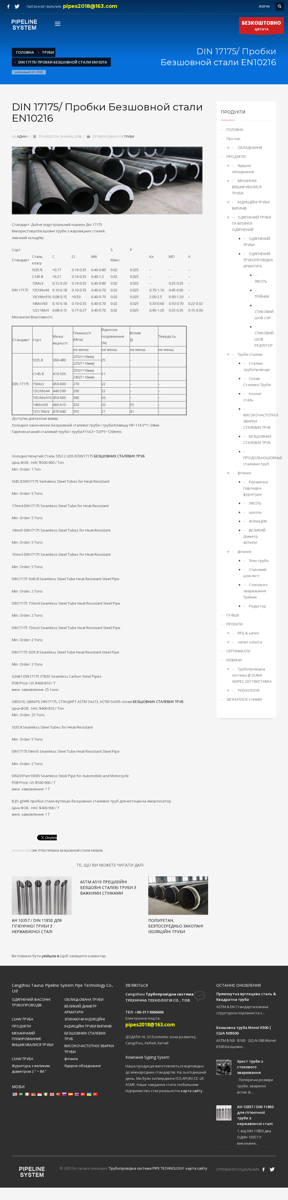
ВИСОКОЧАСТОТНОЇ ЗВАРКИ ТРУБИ (89, 1048)
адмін (22, 137)
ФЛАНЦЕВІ (258, 521)
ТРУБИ (129, 137)
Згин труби (259, 560)
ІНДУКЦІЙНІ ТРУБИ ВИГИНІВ (250, 205)
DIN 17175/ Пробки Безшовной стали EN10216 (67, 850)
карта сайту (191, 1090)
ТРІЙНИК (262, 296)
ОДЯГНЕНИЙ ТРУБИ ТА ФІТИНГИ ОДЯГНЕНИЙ (251, 223)
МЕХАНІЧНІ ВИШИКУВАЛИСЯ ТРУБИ (247, 187)
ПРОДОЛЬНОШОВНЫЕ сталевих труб (257, 460)
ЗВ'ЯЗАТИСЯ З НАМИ (244, 699)
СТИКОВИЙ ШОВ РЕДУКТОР (263, 339)
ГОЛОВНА (234, 129)
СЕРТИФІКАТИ (238, 651)
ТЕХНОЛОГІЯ (248, 690)
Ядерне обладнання (243, 168)
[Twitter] (17, 6)
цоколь (255, 512)
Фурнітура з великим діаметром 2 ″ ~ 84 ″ (31, 1068)
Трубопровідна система (170, 994)
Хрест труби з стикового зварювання (250, 1067)
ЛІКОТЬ (261, 281)
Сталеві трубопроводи (256, 366)
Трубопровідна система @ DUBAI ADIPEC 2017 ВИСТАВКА (252, 675)
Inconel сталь (252, 396)
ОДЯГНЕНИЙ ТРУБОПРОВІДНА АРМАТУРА (257, 260)
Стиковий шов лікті (254, 572)
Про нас (233, 138)
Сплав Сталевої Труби (257, 381)
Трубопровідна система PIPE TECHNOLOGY (146, 1168)
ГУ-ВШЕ (232, 615)
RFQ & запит (248, 633)
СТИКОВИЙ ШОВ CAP (263, 314)
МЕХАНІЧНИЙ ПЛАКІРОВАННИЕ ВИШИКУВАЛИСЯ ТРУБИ (32, 1039)
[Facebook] (8, 6)
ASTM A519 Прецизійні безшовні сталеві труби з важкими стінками (108, 887)
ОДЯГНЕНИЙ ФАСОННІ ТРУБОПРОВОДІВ (31, 1002)
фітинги (244, 472)
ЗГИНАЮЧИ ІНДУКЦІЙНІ (84, 1019)
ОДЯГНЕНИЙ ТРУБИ (256, 241)
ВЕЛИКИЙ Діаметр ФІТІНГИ (254, 536)
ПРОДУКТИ (236, 156)
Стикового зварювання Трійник (255, 591)
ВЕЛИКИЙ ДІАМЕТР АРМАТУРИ (80, 1009)
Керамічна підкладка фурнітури (255, 488)
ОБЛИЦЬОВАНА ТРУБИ (84, 999)
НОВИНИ (234, 660)
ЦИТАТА (261, 25)
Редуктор (257, 606)
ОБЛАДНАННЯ (250, 147)
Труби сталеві (250, 354)
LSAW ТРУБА (22, 1019)
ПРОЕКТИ (234, 624)
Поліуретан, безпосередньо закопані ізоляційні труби (175, 926)
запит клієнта (250, 642)
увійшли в (51, 955)
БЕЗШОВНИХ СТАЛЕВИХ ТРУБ (119, 456)
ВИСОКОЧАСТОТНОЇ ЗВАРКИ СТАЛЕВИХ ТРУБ (257, 421)
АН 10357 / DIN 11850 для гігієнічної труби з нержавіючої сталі (37, 926)
